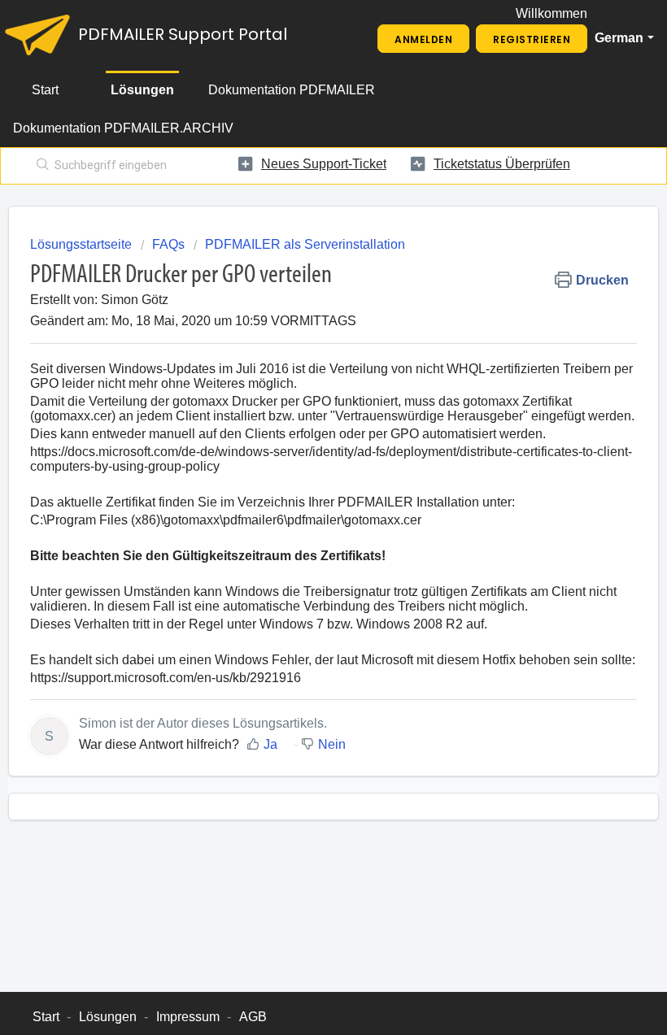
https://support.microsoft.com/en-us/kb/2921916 (165, 678)
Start (45, 90)
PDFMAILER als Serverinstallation (305, 244)
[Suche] (39, 166)
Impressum (188, 1017)
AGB (253, 1017)
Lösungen (142, 90)
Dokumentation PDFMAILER (291, 90)
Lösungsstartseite (82, 244)
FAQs (168, 244)
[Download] (303, 510)
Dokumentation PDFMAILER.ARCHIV (123, 128)
